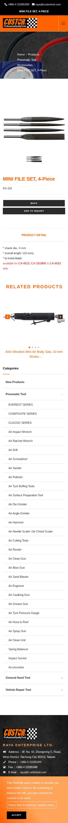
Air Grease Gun (18, 603)
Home (21, 54)
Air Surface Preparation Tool (25, 495)
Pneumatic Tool (26, 59)
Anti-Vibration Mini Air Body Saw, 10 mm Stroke (34, 354)
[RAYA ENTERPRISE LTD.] (20, 21)
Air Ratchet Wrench (20, 440)
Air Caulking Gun (18, 594)
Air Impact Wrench (20, 431)
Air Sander (15, 468)
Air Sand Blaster (18, 576)
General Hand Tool (18, 677)
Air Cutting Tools (18, 540)
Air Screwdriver (18, 459)
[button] (60, 317)
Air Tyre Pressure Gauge (23, 613)
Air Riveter (15, 549)
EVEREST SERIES (20, 404)
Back (34, 203)
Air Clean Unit (17, 640)
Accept (16, 815)
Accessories (25, 65)
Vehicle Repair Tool (18, 689)
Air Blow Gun (16, 567)
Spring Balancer (18, 649)
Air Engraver (16, 585)
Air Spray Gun (17, 631)
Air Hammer (16, 522)
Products (33, 54)
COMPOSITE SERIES (22, 413)
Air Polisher (15, 477)
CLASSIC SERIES (20, 422)
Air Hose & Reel (18, 622)
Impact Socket (17, 658)
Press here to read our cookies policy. (31, 805)
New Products (15, 382)
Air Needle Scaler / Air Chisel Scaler (30, 531)
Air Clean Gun (17, 558)
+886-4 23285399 (18, 4)
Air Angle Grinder (18, 513)
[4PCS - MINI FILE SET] (34, 128)
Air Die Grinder (17, 504)
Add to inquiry (34, 211)
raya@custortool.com (48, 4)
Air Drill (12, 449)
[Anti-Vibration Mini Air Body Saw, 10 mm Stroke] (34, 318)
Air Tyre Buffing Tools (21, 486)
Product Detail (34, 235)
